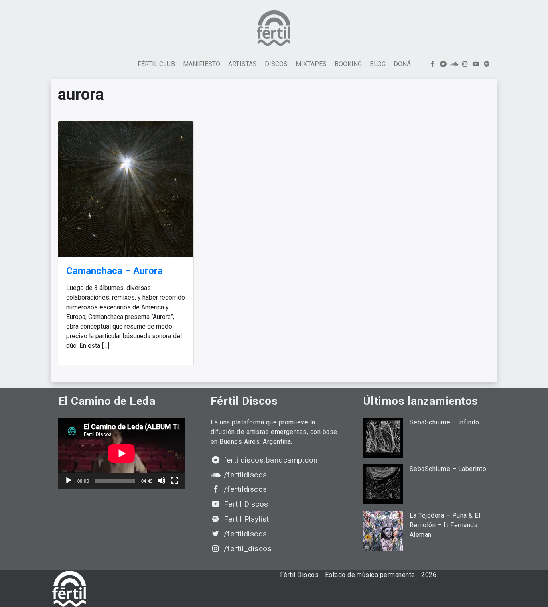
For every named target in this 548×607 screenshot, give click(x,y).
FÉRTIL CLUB (156, 64)
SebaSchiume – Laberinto (448, 469)
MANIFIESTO (201, 64)
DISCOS (276, 64)
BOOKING (348, 64)
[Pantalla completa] (174, 481)
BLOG (378, 64)
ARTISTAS (242, 64)
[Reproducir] (69, 481)
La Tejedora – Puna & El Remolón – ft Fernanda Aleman (445, 525)
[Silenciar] (162, 481)
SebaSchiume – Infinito (444, 422)
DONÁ (402, 64)
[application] (121, 453)
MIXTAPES (311, 64)
